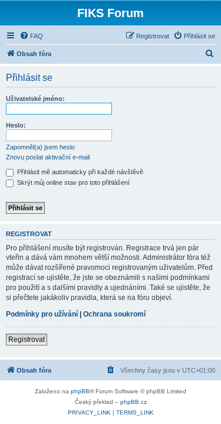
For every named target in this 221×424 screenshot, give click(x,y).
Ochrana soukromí (114, 314)
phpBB (80, 391)
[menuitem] (31, 36)
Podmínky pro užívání (42, 314)
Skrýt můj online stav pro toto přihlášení (72, 182)
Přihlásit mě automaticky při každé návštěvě (79, 171)
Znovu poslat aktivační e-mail (48, 157)
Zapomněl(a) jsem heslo (40, 147)
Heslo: (16, 125)
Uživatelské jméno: (35, 98)
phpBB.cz (133, 402)
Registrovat (26, 339)
